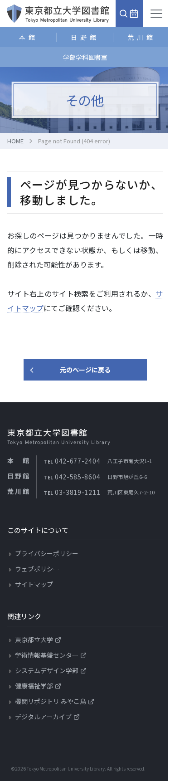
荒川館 (141, 37)
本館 (28, 37)
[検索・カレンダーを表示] (129, 13)
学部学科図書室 (85, 57)
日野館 (85, 37)
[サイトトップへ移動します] (58, 13)
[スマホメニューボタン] (156, 13)
